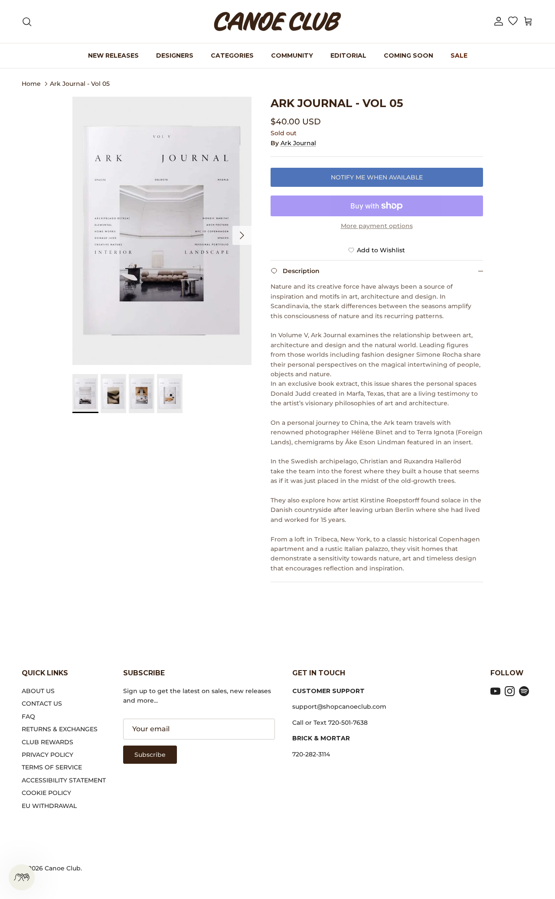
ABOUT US (38, 691)
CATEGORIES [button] (232, 55)
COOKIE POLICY (46, 793)
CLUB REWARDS (47, 742)
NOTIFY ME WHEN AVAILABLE (377, 177)
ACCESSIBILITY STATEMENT (64, 780)
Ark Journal (298, 143)
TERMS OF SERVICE (52, 767)
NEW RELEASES (113, 55)
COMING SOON (408, 55)
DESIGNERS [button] (174, 55)
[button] (498, 21)
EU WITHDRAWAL (49, 806)
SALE (459, 55)
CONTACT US (42, 703)
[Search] (27, 21)
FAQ (28, 716)
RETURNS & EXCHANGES (60, 729)
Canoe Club (63, 868)
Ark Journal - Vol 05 (80, 83)
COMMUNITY (292, 55)
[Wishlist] (513, 21)
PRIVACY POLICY (47, 755)
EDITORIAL (348, 55)
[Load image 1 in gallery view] (161, 231)
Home (31, 83)
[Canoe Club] (277, 21)
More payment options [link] (377, 226)
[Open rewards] (22, 877)
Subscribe (150, 755)
